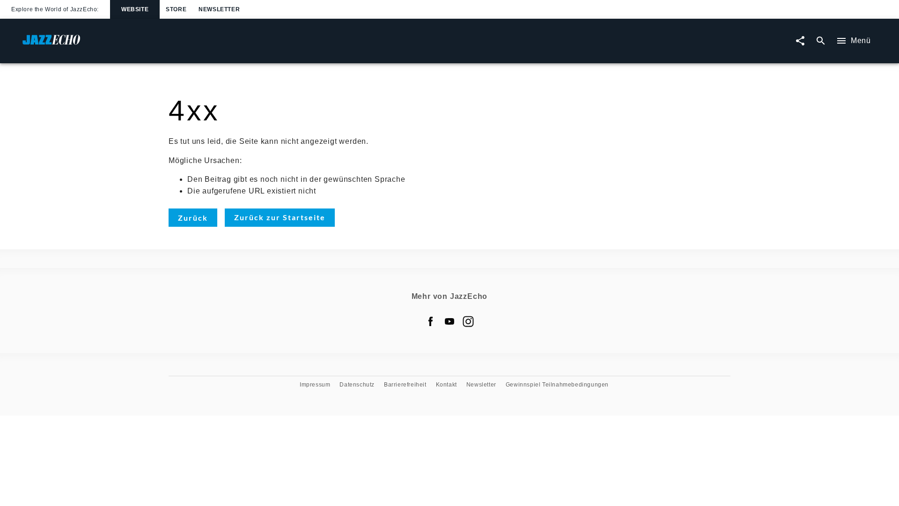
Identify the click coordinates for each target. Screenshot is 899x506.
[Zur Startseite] (236, 44)
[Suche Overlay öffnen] (820, 41)
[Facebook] (430, 321)
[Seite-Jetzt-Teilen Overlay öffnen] (800, 41)
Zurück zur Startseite (279, 217)
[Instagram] (468, 321)
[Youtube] (449, 321)
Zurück (193, 217)
